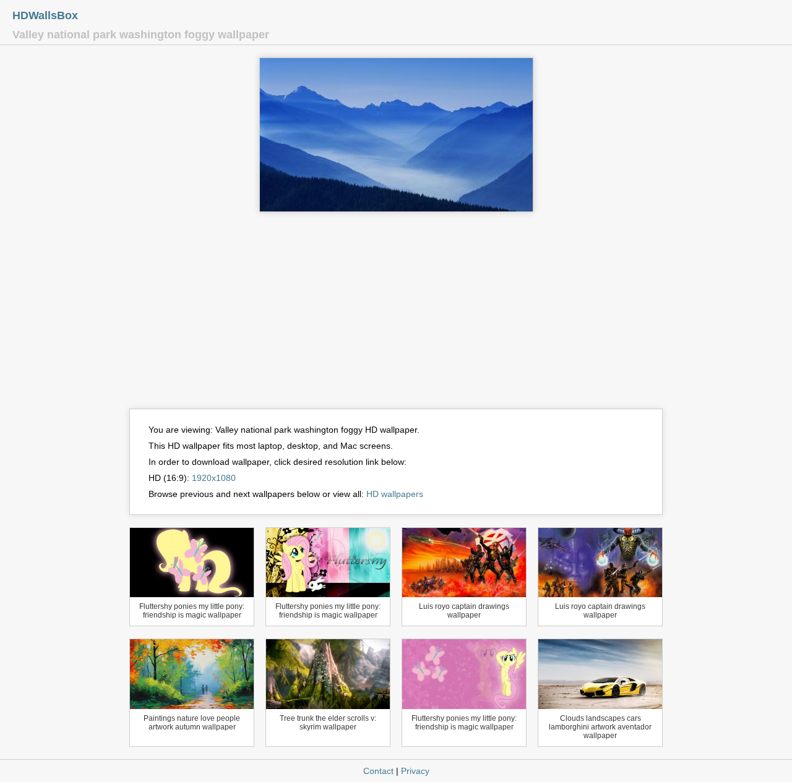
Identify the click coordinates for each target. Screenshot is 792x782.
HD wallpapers (394, 494)
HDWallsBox (45, 15)
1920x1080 (214, 478)
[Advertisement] (396, 315)
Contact (378, 771)
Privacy (415, 771)
